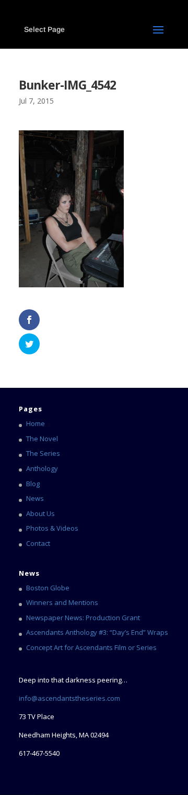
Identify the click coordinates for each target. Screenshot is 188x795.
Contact (38, 543)
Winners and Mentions (62, 602)
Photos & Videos (52, 528)
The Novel (42, 438)
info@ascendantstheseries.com (69, 698)
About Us (40, 513)
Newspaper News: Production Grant (83, 617)
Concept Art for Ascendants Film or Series (91, 647)
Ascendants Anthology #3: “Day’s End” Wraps (97, 632)
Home (35, 423)
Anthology (42, 468)
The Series (43, 453)
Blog (33, 483)
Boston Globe (47, 587)
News (35, 498)
